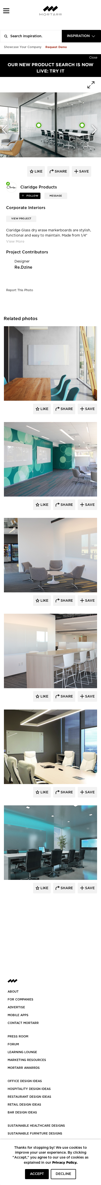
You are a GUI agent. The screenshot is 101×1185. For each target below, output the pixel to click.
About (13, 991)
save (83, 171)
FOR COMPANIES (20, 999)
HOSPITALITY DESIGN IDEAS (29, 1088)
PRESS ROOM (18, 1036)
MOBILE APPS (18, 1015)
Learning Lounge (22, 1052)
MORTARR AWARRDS (24, 1067)
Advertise (16, 1007)
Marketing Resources (27, 1060)
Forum (13, 1044)
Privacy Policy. (64, 1162)
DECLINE (63, 1174)
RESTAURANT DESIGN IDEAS (29, 1096)
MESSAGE (56, 196)
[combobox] (81, 36)
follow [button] (32, 196)
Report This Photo (19, 290)
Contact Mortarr (23, 1023)
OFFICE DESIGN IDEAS (25, 1081)
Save (89, 409)
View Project (21, 218)
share (60, 171)
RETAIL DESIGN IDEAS (24, 1104)
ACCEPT (37, 1174)
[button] (6, 10)
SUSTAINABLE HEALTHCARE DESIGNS (36, 1125)
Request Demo (56, 47)
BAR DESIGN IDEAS (22, 1112)
